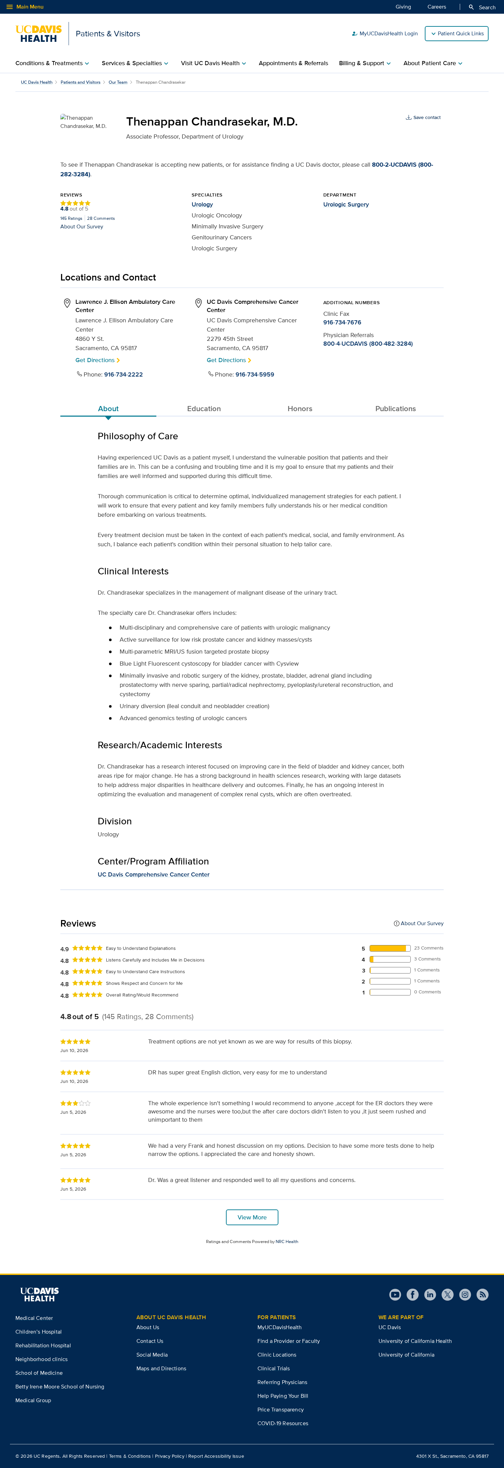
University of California (406, 1355)
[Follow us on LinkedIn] (427, 1295)
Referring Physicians (282, 1382)
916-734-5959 (255, 374)
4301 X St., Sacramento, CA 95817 (452, 1456)
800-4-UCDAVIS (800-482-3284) (368, 343)
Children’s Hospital (38, 1332)
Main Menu (24, 7)
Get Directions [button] (95, 360)
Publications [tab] (395, 408)
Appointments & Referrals (293, 63)
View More (252, 1217)
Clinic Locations (277, 1355)
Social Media (152, 1355)
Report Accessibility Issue (216, 1456)
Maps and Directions (161, 1368)
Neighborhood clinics (41, 1359)
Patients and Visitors (80, 82)
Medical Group (33, 1400)
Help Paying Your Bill (282, 1396)
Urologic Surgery (346, 204)
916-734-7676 (342, 322)
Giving (403, 7)
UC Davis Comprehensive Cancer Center (153, 874)
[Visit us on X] (445, 1295)
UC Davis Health (36, 82)
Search (482, 7)
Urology (202, 204)
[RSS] (480, 1295)
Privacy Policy (169, 1456)
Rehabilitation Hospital (43, 1345)
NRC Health (287, 1241)
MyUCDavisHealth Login (384, 33)
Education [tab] (204, 408)
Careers (437, 7)
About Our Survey (81, 226)
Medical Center (34, 1318)
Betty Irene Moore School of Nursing (60, 1387)
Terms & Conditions (130, 1456)
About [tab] (108, 408)
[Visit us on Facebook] (410, 1295)
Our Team (118, 82)
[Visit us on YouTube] (395, 1295)
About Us (147, 1327)
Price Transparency (280, 1409)
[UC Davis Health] (39, 1294)
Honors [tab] (300, 408)
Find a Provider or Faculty (288, 1341)
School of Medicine (39, 1373)
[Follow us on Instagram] (462, 1295)
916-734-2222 (123, 374)
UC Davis (390, 1327)
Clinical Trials (273, 1368)
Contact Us (150, 1341)
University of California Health (415, 1341)
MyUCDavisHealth (279, 1327)
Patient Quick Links (461, 33)
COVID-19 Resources (282, 1423)
